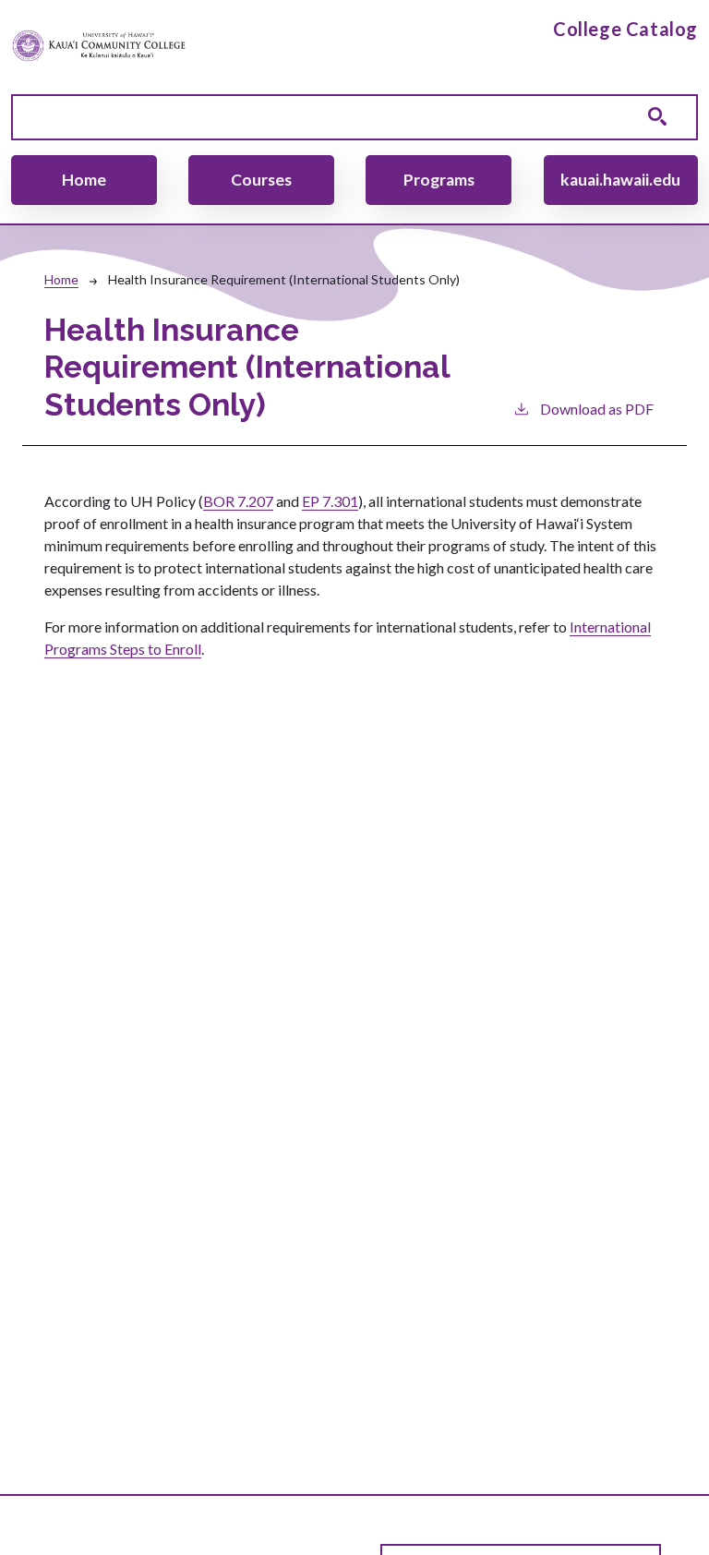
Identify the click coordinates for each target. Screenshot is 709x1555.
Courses (261, 179)
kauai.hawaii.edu (620, 179)
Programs (439, 179)
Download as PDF (597, 408)
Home (84, 179)
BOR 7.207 (238, 501)
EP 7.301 (330, 501)
